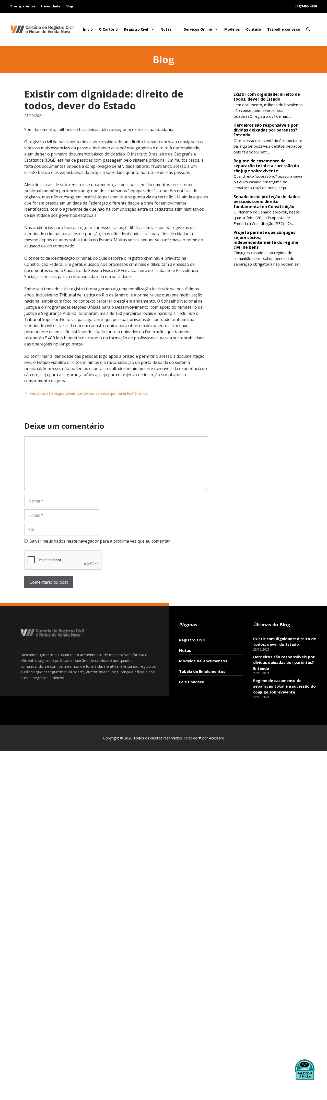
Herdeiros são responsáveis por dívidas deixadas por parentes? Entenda (89, 393)
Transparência (22, 6)
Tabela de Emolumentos (202, 671)
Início (88, 29)
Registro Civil (136, 29)
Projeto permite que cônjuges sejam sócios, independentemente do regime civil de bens (265, 240)
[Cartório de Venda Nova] (42, 29)
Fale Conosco (191, 681)
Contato (253, 29)
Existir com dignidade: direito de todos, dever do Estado (266, 96)
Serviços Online (198, 29)
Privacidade (50, 6)
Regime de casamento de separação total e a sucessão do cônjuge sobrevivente (266, 165)
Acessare (216, 738)
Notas (166, 29)
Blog (69, 6)
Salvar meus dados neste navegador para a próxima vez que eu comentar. (100, 541)
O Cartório (108, 29)
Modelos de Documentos (203, 660)
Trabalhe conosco (283, 29)
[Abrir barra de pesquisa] (308, 29)
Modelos (232, 29)
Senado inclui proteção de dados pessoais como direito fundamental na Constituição (266, 201)
